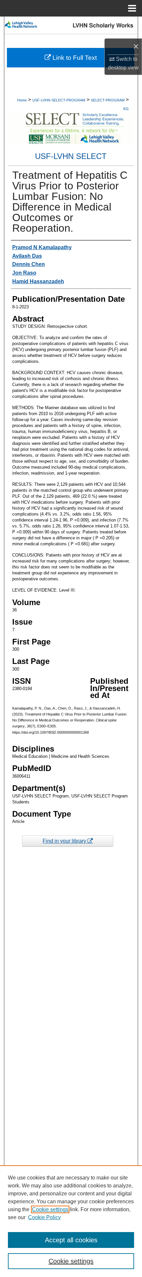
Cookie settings (50, 1209)
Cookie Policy (44, 1217)
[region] (71, 1221)
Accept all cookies (71, 1240)
